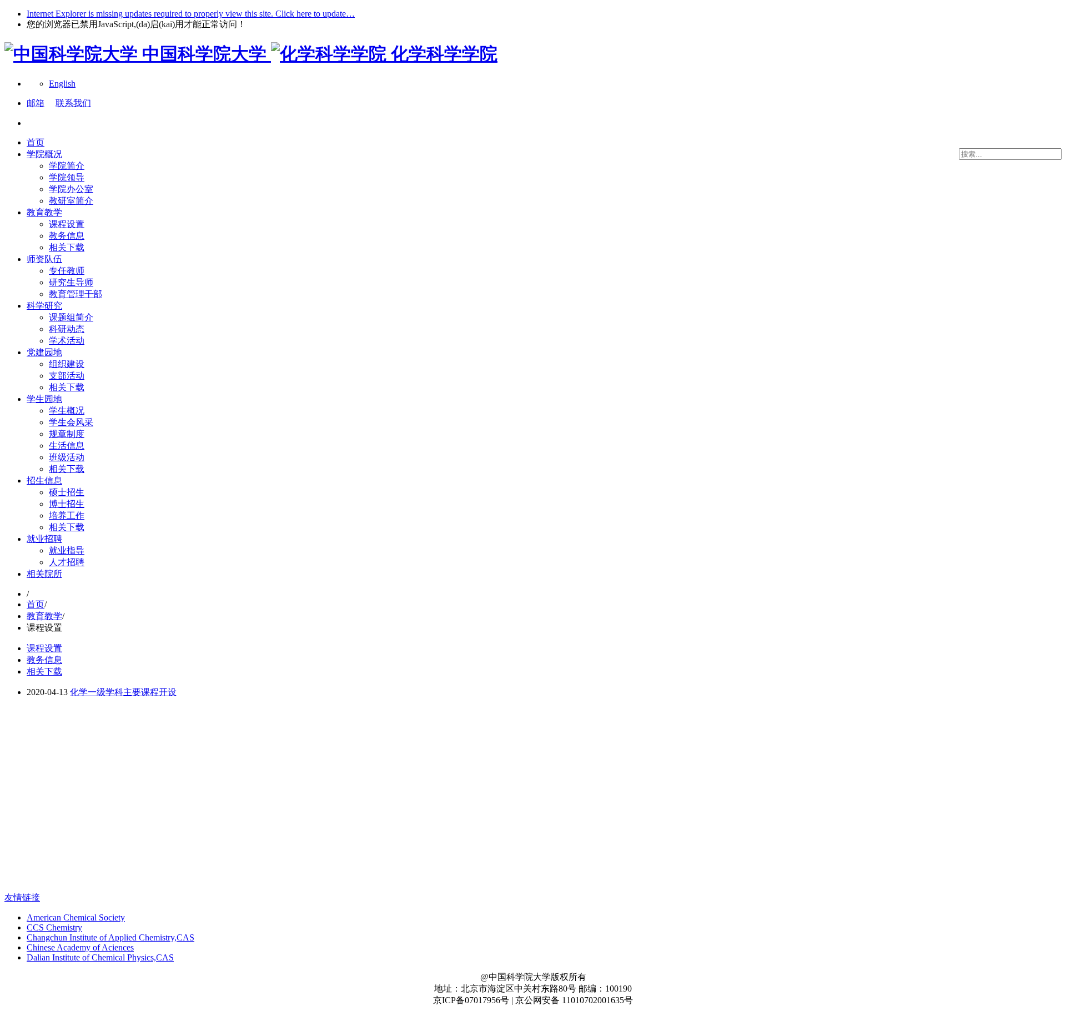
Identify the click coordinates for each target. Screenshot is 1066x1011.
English (62, 83)
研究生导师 (71, 282)
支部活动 (66, 375)
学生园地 (44, 399)
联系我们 (73, 103)
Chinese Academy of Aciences (80, 947)
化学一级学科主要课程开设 (123, 692)
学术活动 (66, 340)
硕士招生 (66, 492)
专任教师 (66, 270)
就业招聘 (44, 539)
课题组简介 (71, 317)
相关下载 (66, 247)
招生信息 (44, 480)
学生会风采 (71, 422)
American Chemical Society (76, 917)
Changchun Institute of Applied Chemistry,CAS (110, 937)
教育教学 (44, 212)
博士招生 (66, 504)
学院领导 (66, 177)
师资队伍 (44, 259)
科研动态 (66, 329)
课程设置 (66, 224)
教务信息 (66, 235)
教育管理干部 (75, 294)
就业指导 (66, 550)
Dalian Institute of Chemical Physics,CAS (100, 957)
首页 (35, 142)
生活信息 (66, 445)
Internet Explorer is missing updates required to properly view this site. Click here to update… (191, 13)
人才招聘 (66, 562)
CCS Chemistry (54, 927)
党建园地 (44, 352)
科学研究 (44, 305)
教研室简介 (71, 200)
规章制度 (66, 434)
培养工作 (66, 515)
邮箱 (35, 103)
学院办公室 (71, 189)
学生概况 (66, 410)
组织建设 (66, 364)
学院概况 (44, 154)
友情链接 (22, 897)
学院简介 (66, 165)
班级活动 (66, 457)
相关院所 (44, 574)
